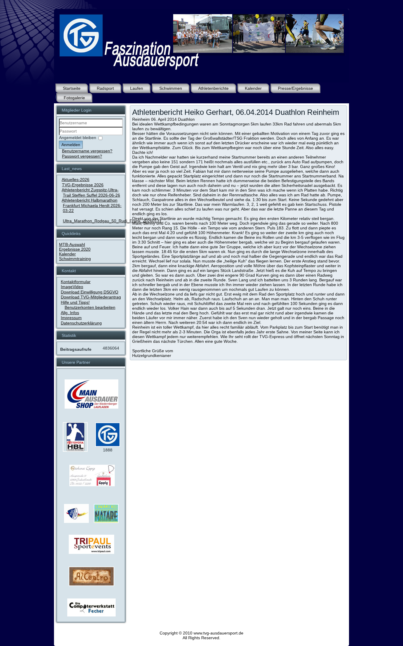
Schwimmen (170, 88)
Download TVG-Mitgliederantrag (91, 297)
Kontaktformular (76, 281)
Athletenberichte (213, 88)
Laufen (136, 88)
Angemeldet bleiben (77, 137)
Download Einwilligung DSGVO (89, 292)
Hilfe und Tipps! (75, 302)
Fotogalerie (74, 97)
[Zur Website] (75, 450)
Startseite (72, 88)
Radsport (105, 88)
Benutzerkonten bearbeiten (90, 307)
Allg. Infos (70, 312)
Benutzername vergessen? (87, 151)
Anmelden (70, 144)
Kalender (253, 88)
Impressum (71, 317)
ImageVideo (72, 286)
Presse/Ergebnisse (295, 88)
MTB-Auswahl (72, 244)
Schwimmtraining (75, 258)
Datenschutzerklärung (81, 323)
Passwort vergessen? (82, 156)
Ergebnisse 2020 (75, 249)
